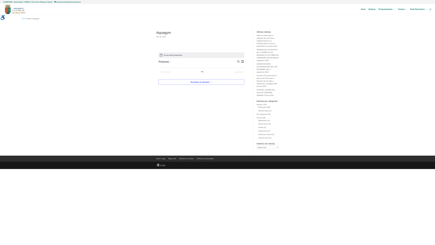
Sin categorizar (262, 114)
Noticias (372, 9)
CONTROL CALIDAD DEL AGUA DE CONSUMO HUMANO (266, 92)
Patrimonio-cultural (265, 134)
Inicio (363, 9)
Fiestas (260, 127)
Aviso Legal (160, 158)
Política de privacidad (205, 158)
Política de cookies (186, 158)
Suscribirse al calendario (200, 82)
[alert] (201, 55)
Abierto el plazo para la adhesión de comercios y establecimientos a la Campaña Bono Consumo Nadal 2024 (266, 40)
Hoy (202, 71)
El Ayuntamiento (385, 9)
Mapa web (172, 158)
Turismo (401, 9)
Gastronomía (263, 131)
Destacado (262, 107)
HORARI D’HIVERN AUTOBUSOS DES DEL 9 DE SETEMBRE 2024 (267, 66)
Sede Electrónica (417, 9)
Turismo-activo (263, 138)
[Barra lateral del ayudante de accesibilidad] (2, 17)
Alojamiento (262, 120)
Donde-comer (263, 124)
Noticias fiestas (263, 111)
